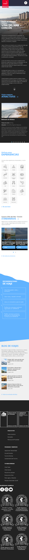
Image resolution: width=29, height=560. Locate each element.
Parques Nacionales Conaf (11, 480)
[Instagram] (6, 489)
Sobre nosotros (12, 434)
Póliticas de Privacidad (13, 439)
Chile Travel (7, 467)
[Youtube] (11, 489)
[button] (13, 252)
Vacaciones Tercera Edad (11, 450)
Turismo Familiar (9, 456)
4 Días (5, 247)
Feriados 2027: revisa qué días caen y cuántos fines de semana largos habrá (15, 361)
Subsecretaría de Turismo (11, 458)
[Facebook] (2, 489)
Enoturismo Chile (9, 475)
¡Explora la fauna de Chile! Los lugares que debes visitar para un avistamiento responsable (15, 385)
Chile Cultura (8, 470)
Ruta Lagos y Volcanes (10, 478)
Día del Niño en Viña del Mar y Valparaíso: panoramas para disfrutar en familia (14, 369)
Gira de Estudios (9, 453)
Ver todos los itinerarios (9, 256)
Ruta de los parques (10, 472)
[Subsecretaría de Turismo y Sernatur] (14, 419)
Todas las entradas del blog (10, 394)
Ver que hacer (6, 206)
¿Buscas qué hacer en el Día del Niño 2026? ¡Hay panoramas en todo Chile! (14, 377)
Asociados (10, 437)
